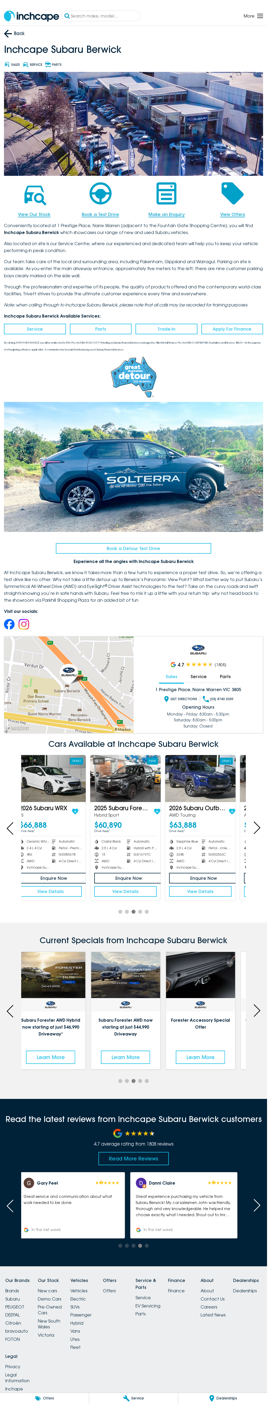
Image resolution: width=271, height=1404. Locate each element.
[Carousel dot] (120, 912)
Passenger (81, 1315)
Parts (100, 329)
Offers (109, 1290)
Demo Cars (49, 1299)
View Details (58, 891)
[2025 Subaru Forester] (133, 778)
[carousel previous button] (10, 827)
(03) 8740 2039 (221, 699)
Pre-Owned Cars (50, 1309)
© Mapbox (123, 729)
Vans (75, 1331)
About (207, 1290)
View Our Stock (34, 214)
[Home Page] (31, 16)
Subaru (12, 1299)
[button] (77, 1205)
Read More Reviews (133, 1158)
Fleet (75, 1347)
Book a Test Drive (100, 214)
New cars (47, 1290)
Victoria (46, 1335)
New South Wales (49, 1323)
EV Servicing (148, 1305)
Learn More (58, 1057)
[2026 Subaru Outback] (208, 778)
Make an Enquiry (166, 214)
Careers (209, 1307)
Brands (12, 1290)
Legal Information (17, 1377)
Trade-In (166, 329)
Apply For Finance (232, 329)
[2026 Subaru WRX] (58, 778)
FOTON (12, 1339)
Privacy (12, 1366)
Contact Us (212, 1299)
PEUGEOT (14, 1307)
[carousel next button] (256, 827)
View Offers (232, 214)
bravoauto (16, 1331)
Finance (176, 1290)
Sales (171, 676)
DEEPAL (12, 1315)
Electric (78, 1299)
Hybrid (76, 1323)
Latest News (213, 1315)
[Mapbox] (18, 728)
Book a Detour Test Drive (133, 548)
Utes (74, 1339)
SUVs (74, 1307)
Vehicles (78, 1290)
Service (35, 329)
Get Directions (183, 699)
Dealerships (245, 1290)
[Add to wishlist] (83, 812)
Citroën (13, 1323)
